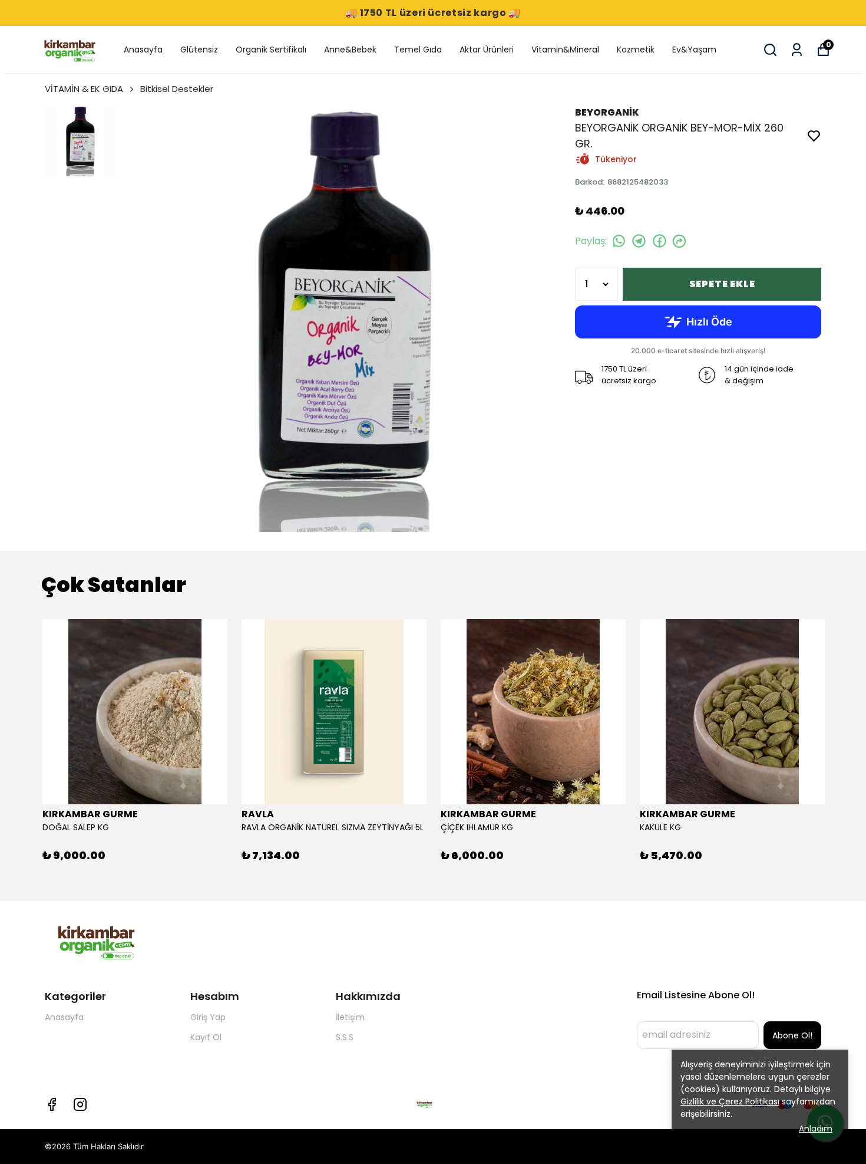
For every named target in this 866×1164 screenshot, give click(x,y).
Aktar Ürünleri (487, 49)
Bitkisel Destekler (176, 89)
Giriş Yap (208, 1017)
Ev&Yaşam (694, 49)
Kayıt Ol (206, 1037)
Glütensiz (199, 49)
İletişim (350, 1017)
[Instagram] (80, 1104)
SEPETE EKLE (722, 284)
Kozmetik (636, 49)
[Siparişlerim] (796, 49)
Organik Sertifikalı (271, 49)
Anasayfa (143, 49)
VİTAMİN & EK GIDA (84, 89)
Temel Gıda (418, 49)
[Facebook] (52, 1104)
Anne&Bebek (350, 49)
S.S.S (344, 1037)
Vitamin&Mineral (565, 49)
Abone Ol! (792, 1035)
